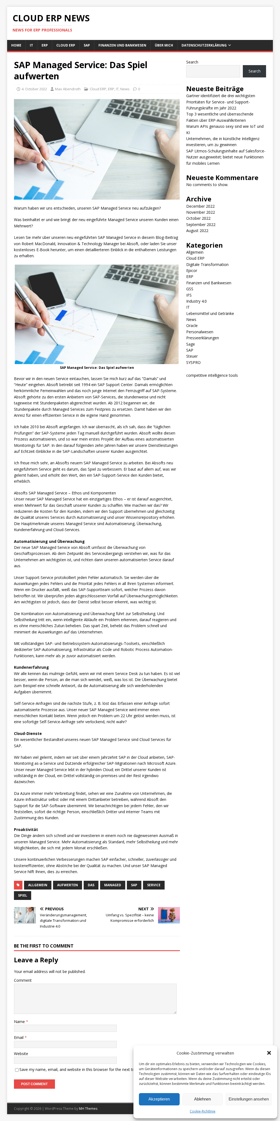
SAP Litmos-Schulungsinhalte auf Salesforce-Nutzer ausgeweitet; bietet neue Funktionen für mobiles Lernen (226, 157)
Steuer (192, 356)
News (125, 88)
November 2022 (200, 212)
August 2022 (197, 230)
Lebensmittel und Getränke (210, 313)
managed (112, 885)
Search (192, 62)
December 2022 (200, 206)
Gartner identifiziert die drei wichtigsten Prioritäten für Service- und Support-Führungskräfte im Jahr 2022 (220, 102)
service (154, 885)
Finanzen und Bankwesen (122, 45)
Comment (23, 980)
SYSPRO (193, 362)
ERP (45, 45)
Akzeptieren (159, 1099)
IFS (189, 295)
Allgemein (194, 252)
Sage (190, 344)
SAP (87, 45)
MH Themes (88, 1108)
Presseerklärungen (202, 337)
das (91, 885)
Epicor (191, 270)
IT (31, 45)
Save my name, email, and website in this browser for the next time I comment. (89, 1069)
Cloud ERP (65, 45)
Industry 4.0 (196, 301)
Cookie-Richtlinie (202, 1111)
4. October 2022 (34, 88)
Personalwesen (199, 331)
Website (21, 1053)
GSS (189, 288)
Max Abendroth (68, 88)
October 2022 (198, 218)
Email (19, 1037)
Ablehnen (202, 1099)
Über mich (164, 45)
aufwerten (67, 885)
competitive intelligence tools (212, 375)
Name (20, 1021)
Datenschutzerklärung (204, 45)
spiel (22, 895)
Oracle (192, 325)
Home (16, 45)
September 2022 (200, 224)
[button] (269, 1053)
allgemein (37, 885)
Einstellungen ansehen (249, 1099)
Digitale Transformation (207, 264)
